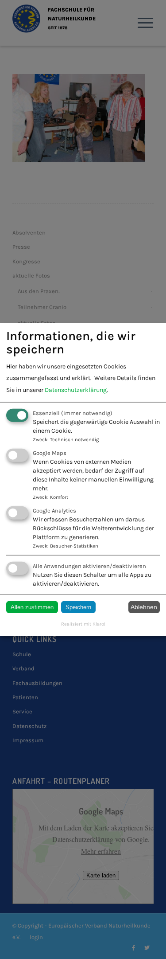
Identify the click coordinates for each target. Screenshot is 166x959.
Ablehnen (144, 607)
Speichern (78, 606)
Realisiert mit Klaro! (83, 623)
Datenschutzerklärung (76, 389)
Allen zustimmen (32, 606)
